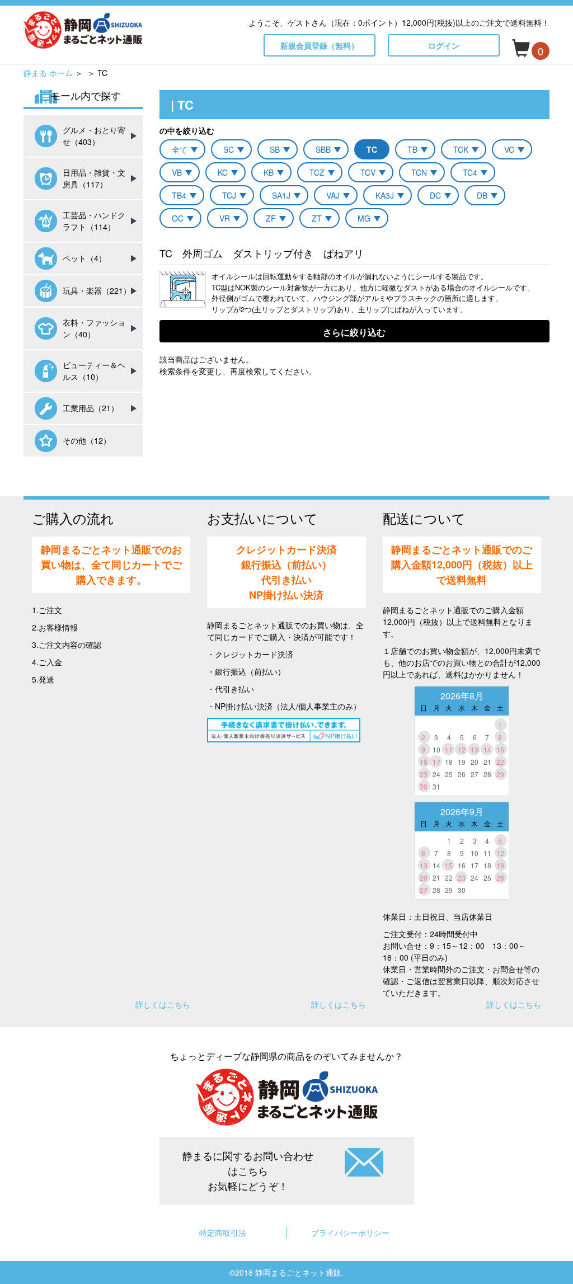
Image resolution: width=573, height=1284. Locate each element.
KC (223, 172)
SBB (323, 149)
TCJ (229, 195)
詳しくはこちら (162, 1004)
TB (412, 149)
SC (228, 149)
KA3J (384, 195)
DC (435, 195)
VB (177, 172)
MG (364, 218)
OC (178, 218)
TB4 (179, 195)
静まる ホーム (48, 72)
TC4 (470, 172)
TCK (460, 149)
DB (482, 195)
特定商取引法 (222, 1232)
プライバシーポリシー (350, 1232)
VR (224, 218)
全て (179, 149)
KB (269, 172)
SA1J (281, 195)
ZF (271, 218)
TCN (419, 172)
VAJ (333, 195)
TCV (367, 172)
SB (275, 149)
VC (509, 149)
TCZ (317, 172)
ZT (317, 218)
